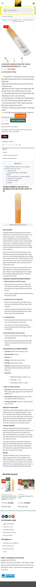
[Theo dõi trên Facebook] (3, 516)
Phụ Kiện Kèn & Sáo (28, 20)
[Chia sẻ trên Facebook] (6, 145)
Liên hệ (5, 551)
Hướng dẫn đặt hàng (8, 529)
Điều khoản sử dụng (8, 549)
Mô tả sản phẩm (11, 170)
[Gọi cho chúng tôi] (9, 516)
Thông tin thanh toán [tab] (10, 155)
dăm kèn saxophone (14, 129)
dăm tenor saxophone (26, 129)
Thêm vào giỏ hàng (18, 120)
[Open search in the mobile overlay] (18, 10)
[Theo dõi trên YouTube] (13, 516)
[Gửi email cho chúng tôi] (6, 516)
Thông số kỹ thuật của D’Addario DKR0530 (18, 176)
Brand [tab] (5, 152)
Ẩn (20, 163)
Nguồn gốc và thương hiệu (13, 178)
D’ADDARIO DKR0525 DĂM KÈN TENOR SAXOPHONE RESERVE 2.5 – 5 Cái (9, 497)
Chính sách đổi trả (7, 535)
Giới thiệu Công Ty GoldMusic (10, 543)
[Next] (33, 492)
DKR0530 (3, 131)
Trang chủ (4, 20)
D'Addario (6, 129)
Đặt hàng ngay (6, 506)
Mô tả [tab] (5, 149)
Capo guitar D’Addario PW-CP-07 (25, 497)
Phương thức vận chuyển (9, 532)
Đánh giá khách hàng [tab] (10, 158)
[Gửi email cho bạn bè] (13, 145)
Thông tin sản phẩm (12, 180)
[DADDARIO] (4, 136)
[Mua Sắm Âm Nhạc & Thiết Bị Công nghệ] (18, 3)
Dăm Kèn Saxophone (18, 21)
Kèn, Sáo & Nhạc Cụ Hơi (15, 20)
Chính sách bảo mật (8, 546)
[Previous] (2, 492)
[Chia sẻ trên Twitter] (9, 145)
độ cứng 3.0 (10, 131)
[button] (2, 3)
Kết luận (9, 182)
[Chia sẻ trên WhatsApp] (3, 145)
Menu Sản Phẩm (8, 16)
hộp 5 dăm (16, 131)
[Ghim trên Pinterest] (16, 145)
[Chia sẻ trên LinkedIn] (19, 145)
